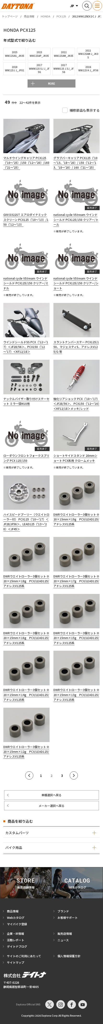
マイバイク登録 (17, 924)
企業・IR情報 (15, 933)
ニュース (63, 940)
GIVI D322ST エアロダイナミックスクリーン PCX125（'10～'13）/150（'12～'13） (25, 219)
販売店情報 (64, 933)
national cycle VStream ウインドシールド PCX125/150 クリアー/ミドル (25, 283)
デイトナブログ (17, 946)
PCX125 (61, 16)
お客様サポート (67, 917)
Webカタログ (15, 917)
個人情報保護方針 (68, 956)
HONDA (45, 16)
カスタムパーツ (17, 832)
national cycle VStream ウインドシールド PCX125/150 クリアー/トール (75, 219)
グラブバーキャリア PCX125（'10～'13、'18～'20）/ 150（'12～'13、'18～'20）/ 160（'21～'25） (75, 163)
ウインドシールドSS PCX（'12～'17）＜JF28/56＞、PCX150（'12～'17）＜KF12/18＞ (25, 347)
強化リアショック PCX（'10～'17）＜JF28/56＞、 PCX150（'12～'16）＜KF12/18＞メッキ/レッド (76, 404)
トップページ (10, 16)
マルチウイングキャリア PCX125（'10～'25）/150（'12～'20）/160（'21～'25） (26, 163)
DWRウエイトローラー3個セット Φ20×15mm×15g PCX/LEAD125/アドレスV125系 (76, 638)
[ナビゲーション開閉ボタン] (97, 5)
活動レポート (15, 940)
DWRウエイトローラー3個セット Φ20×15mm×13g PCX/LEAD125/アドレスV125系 (76, 695)
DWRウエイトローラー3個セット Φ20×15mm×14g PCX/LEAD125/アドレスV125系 (26, 695)
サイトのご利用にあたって (24, 956)
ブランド (63, 911)
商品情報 (29, 16)
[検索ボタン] (87, 5)
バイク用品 (13, 847)
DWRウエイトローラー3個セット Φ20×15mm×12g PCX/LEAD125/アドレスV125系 (26, 752)
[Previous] (29, 775)
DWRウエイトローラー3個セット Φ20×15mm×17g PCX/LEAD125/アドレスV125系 (76, 581)
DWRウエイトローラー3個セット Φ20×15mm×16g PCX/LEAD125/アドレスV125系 (26, 638)
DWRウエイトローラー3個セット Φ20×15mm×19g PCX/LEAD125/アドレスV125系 (76, 519)
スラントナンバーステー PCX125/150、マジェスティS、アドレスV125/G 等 (76, 347)
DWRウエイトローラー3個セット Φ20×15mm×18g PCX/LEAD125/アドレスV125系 (26, 581)
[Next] (74, 775)
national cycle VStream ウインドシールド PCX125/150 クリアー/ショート (75, 283)
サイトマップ (15, 962)
